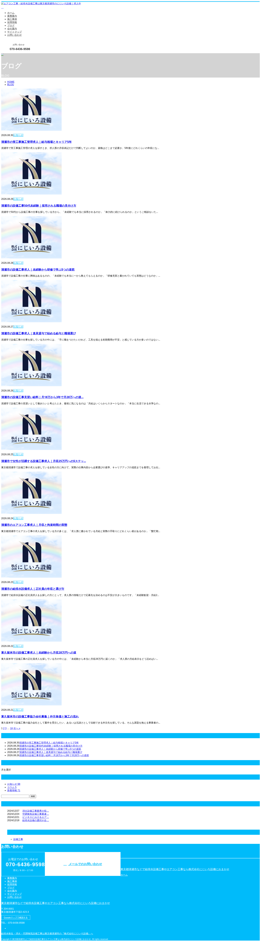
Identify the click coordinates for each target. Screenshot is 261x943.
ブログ (10, 25)
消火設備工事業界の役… (35, 811)
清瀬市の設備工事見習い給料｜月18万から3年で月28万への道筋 (54, 755)
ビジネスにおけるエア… (35, 817)
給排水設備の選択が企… (35, 820)
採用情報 (12, 22)
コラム (11, 787)
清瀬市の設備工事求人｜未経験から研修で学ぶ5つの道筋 (38, 269)
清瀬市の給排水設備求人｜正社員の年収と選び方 (32, 589)
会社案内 (12, 28)
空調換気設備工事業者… (35, 814)
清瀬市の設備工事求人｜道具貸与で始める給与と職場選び (38, 333)
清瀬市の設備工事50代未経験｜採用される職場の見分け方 (38, 205)
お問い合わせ (14, 35)
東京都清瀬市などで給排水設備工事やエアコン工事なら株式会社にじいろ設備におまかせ (175, 869)
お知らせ (18, 135)
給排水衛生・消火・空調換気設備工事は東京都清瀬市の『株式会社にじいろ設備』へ (47, 933)
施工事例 (12, 19)
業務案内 (12, 16)
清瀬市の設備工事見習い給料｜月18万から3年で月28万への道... (42, 397)
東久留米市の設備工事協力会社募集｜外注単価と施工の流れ (40, 716)
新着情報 (13, 790)
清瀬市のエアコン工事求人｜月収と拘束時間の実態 (34, 525)
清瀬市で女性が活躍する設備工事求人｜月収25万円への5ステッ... (43, 461)
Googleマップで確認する (16, 917)
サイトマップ (14, 32)
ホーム (10, 12)
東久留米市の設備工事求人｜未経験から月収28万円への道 (38, 652)
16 (11, 728)
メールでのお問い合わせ (85, 864)
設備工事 (18, 839)
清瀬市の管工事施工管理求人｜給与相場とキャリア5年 (36, 142)
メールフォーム (11, 55)
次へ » (16, 728)
